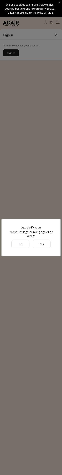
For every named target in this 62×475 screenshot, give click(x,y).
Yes (42, 244)
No (20, 244)
